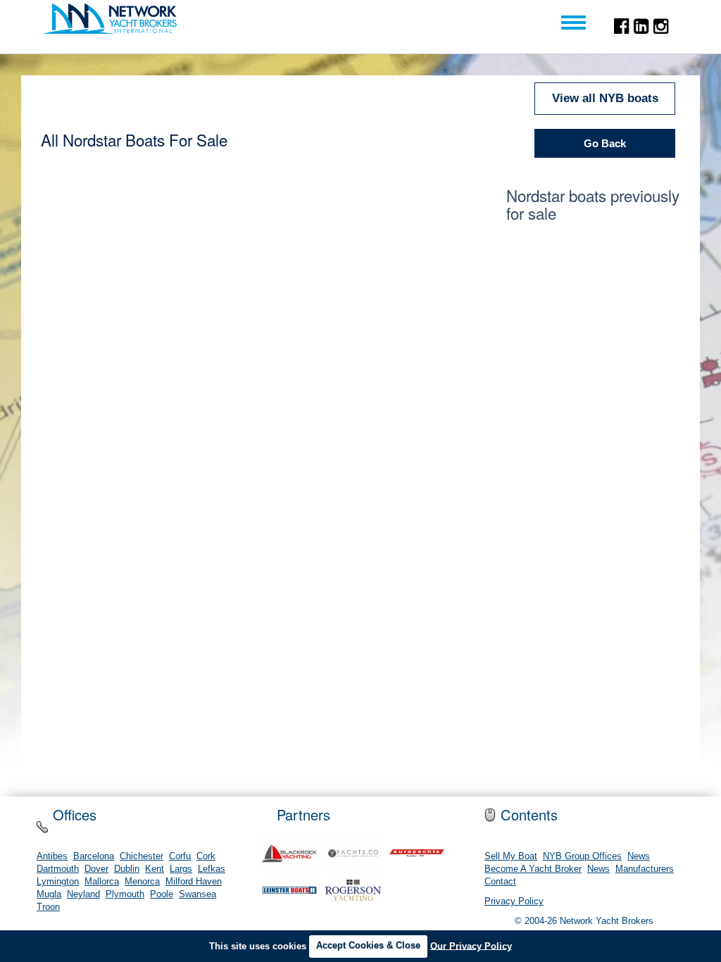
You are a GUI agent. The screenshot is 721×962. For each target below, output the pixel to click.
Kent (154, 869)
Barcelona (93, 856)
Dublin (126, 869)
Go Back (605, 143)
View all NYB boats (605, 98)
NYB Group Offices (582, 856)
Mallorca (101, 882)
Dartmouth (58, 869)
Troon (48, 907)
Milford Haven (193, 882)
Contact (500, 882)
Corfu (180, 856)
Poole (161, 894)
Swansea (197, 894)
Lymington (58, 882)
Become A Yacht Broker (533, 869)
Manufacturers (644, 869)
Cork (205, 856)
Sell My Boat (510, 856)
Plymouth (125, 894)
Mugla (49, 894)
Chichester (141, 856)
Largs (181, 869)
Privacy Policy (514, 901)
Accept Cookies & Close (368, 945)
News (638, 856)
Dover (96, 869)
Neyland (83, 894)
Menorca (142, 882)
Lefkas (211, 869)
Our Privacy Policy (471, 945)
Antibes (52, 856)
